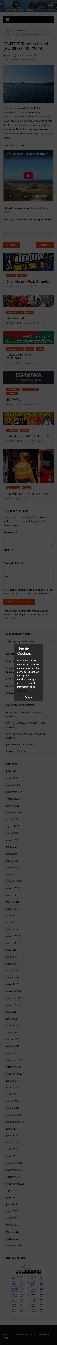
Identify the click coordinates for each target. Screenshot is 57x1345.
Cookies (21, 690)
